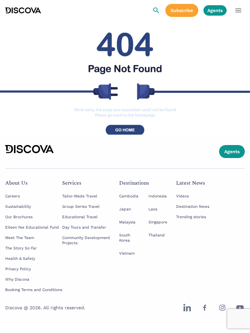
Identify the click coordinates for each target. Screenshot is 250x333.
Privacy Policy (18, 269)
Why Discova (17, 279)
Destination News (192, 206)
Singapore (157, 222)
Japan (125, 209)
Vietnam (127, 253)
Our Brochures (19, 217)
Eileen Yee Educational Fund (32, 227)
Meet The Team (19, 237)
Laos (152, 209)
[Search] (156, 10)
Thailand (156, 235)
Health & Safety (20, 258)
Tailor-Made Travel (79, 196)
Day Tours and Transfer (84, 227)
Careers (12, 196)
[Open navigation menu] (238, 10)
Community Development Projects (86, 240)
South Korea (124, 238)
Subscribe (182, 10)
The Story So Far (21, 248)
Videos (182, 196)
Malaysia (127, 222)
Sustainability (18, 206)
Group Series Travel (81, 206)
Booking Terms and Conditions (33, 289)
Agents (215, 10)
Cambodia (128, 196)
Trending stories (191, 217)
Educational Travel (80, 217)
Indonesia (157, 196)
